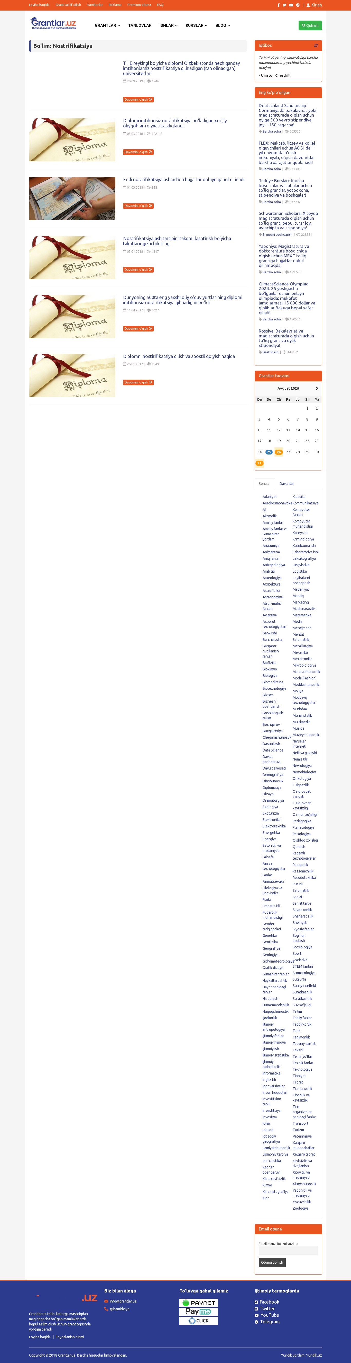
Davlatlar (287, 484)
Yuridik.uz (314, 1355)
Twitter (267, 1308)
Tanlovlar (140, 25)
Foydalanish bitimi (70, 1337)
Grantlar (106, 25)
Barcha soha (272, 131)
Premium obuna (139, 4)
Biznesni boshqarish (277, 234)
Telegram (270, 1321)
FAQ (160, 4)
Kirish (316, 5)
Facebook (269, 1301)
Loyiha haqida (39, 4)
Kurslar (195, 25)
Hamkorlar (95, 4)
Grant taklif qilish (68, 4)
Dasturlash (271, 352)
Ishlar (167, 25)
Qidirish (312, 25)
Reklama (115, 4)
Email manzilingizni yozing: (278, 1243)
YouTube (270, 1314)
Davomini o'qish (137, 99)
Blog (221, 25)
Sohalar (265, 484)
